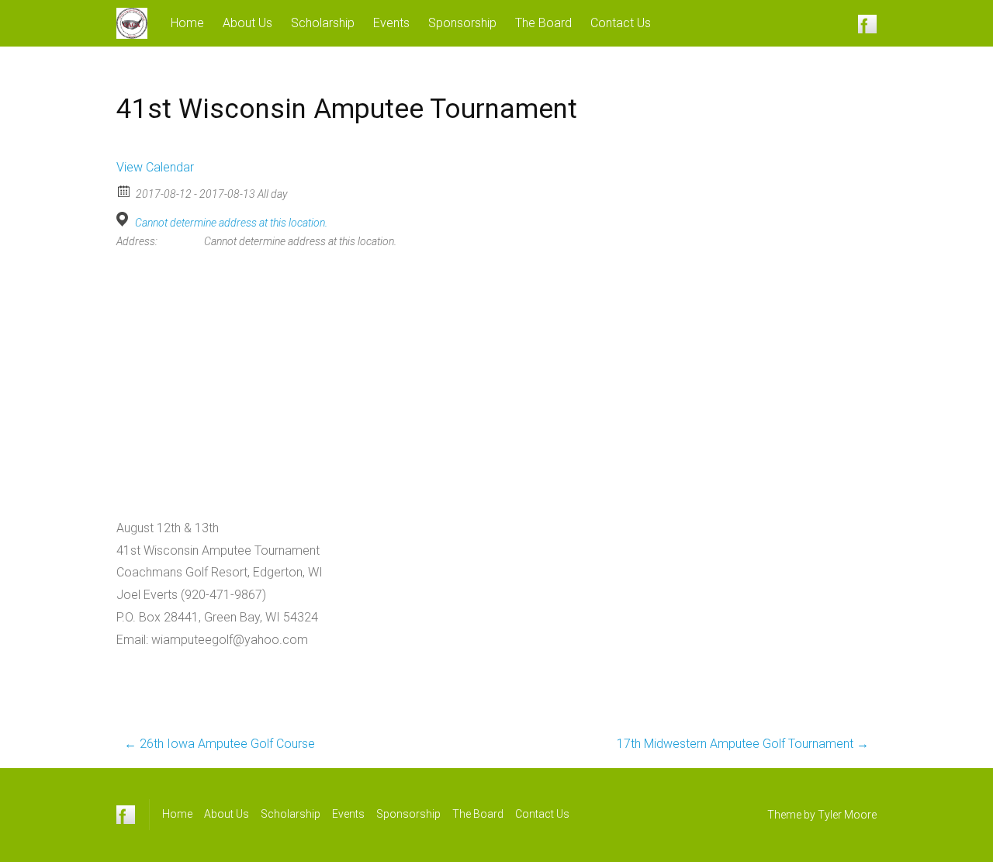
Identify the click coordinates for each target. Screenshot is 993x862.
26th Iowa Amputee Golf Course (219, 743)
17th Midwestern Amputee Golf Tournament (743, 743)
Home (187, 23)
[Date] (124, 190)
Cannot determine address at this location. (231, 222)
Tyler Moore (847, 814)
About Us (247, 23)
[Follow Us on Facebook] (867, 23)
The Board (543, 23)
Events (391, 23)
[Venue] (124, 219)
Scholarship (323, 23)
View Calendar (155, 167)
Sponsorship (462, 23)
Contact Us (620, 23)
